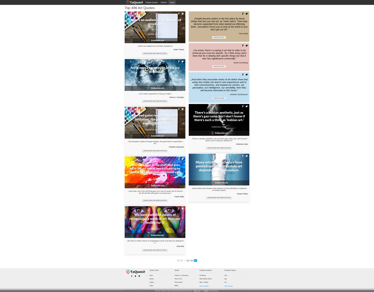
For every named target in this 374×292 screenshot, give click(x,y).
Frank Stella (179, 197)
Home (151, 275)
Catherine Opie (242, 144)
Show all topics (228, 286)
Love (225, 275)
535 (188, 260)
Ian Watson (202, 275)
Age (225, 279)
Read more (197, 291)
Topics (172, 2)
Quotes (152, 279)
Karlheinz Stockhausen (239, 94)
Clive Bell (180, 246)
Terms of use (178, 279)
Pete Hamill (243, 34)
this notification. (211, 291)
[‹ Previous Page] (178, 260)
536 (192, 260)
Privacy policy (179, 282)
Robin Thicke (179, 50)
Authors (164, 2)
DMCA (176, 285)
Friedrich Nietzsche (176, 147)
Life (225, 282)
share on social (219, 37)
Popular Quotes (152, 2)
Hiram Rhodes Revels (205, 279)
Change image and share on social (155, 53)
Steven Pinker (242, 194)
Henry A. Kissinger (176, 97)
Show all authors (204, 286)
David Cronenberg (241, 63)
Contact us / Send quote (181, 275)
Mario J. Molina (203, 282)
